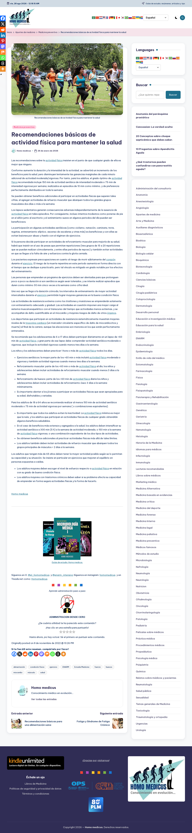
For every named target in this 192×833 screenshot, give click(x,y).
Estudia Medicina (81, 667)
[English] (105, 17)
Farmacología (144, 371)
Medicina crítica (145, 501)
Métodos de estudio (147, 554)
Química (140, 671)
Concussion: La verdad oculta (154, 126)
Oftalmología (144, 599)
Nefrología (142, 567)
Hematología (143, 429)
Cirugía (140, 286)
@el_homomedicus (38, 575)
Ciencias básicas (146, 279)
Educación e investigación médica (155, 319)
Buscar (142, 85)
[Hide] (1, 74)
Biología (140, 247)
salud (42, 672)
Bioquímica (142, 260)
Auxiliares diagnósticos (149, 227)
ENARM (66, 667)
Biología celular (145, 253)
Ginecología (143, 423)
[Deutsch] (112, 17)
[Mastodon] (41, 654)
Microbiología (144, 560)
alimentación (19, 667)
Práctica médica (145, 638)
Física (139, 377)
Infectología (143, 456)
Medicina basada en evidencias (154, 495)
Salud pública (143, 691)
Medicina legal (144, 527)
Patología (141, 619)
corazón (110, 259)
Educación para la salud (149, 325)
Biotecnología (144, 266)
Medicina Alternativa (148, 488)
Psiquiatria (142, 664)
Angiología (142, 208)
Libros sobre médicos (148, 475)
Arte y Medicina (145, 221)
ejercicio (27, 263)
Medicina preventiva (24, 127)
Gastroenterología (147, 403)
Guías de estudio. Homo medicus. (67, 562)
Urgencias (142, 723)
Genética (141, 410)
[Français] (108, 17)
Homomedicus (39, 579)
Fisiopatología (144, 390)
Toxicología (143, 710)
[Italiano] (116, 17)
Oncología (142, 606)
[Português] (126, 17)
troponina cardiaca (35, 323)
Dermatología (144, 306)
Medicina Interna (145, 521)
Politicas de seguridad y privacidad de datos (35, 788)
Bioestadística (144, 234)
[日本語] (119, 17)
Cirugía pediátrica (146, 292)
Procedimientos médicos (150, 645)
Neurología (142, 580)
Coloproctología (145, 299)
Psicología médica (146, 658)
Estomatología (144, 364)
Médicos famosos (146, 547)
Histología (142, 436)
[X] (19, 654)
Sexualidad (142, 697)
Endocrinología (145, 345)
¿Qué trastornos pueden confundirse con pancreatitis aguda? (154, 165)
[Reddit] (25, 654)
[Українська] (137, 17)
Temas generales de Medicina (153, 704)
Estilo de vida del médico (150, 358)
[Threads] (58, 654)
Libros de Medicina (35, 783)
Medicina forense (146, 514)
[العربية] (94, 17)
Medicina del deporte (148, 508)
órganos (111, 313)
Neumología (143, 573)
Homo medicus (19, 494)
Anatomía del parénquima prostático (152, 115)
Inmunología (143, 462)
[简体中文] (97, 17)
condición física (37, 667)
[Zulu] (141, 17)
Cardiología (143, 273)
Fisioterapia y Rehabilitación (152, 397)
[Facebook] (14, 654)
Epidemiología (144, 351)
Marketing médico (146, 482)
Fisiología (141, 384)
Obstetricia (142, 593)
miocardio (17, 672)
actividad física (54, 160)
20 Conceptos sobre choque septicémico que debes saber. (154, 138)
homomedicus (107, 575)
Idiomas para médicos (148, 449)
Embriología (143, 332)
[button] (44, 699)
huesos (109, 667)
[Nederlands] (101, 17)
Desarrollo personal (147, 312)
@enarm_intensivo (62, 575)
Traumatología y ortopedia (151, 717)
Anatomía (142, 194)
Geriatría (141, 416)
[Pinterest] (36, 654)
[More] (63, 654)
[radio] (60, 632)
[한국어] (123, 17)
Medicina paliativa (146, 534)
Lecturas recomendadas (150, 469)
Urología (141, 730)
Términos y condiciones (35, 793)
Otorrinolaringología (148, 612)
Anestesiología (144, 201)
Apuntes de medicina (148, 214)
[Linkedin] (30, 654)
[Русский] (130, 17)
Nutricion (141, 586)
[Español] (134, 17)
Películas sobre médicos (150, 632)
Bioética (140, 240)
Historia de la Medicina (149, 443)
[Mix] (47, 654)
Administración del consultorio (153, 188)
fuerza (97, 667)
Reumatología (144, 684)
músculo (31, 672)
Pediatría (141, 625)
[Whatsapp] (52, 654)
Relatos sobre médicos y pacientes (156, 677)
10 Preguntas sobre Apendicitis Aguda (155, 151)
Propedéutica (144, 651)
